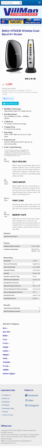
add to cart (9, 99)
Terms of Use (7, 415)
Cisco (5, 339)
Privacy (5, 412)
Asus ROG (7, 332)
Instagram (33, 405)
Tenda (5, 358)
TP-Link (6, 366)
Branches (6, 402)
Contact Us (6, 395)
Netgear (6, 355)
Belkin (6, 335)
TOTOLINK (7, 362)
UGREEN (6, 370)
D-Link (6, 343)
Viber (31, 400)
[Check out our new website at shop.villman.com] (21, 23)
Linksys (6, 351)
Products (5, 405)
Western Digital (9, 373)
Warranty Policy (8, 408)
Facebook (32, 395)
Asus (5, 328)
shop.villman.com (11, 103)
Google (6, 347)
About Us (6, 398)
